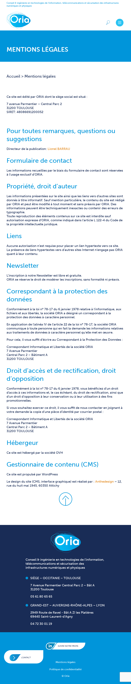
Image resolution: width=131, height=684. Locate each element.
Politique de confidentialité (65, 669)
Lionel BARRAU (59, 149)
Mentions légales (65, 662)
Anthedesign (104, 481)
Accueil (14, 76)
